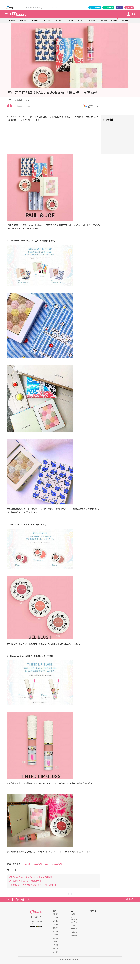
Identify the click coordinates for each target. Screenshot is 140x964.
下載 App (130, 7)
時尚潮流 (23, 20)
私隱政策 (74, 932)
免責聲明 (74, 925)
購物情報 (92, 20)
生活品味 (35, 20)
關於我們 (74, 914)
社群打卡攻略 (109, 7)
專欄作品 (55, 941)
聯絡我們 (74, 935)
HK (18, 8)
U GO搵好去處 (95, 7)
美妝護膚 (12, 20)
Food (32, 8)
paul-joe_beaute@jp (54, 864)
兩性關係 (80, 20)
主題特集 (55, 945)
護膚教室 (128, 899)
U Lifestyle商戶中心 (74, 920)
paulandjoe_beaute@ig (33, 864)
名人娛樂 (47, 20)
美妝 (27, 100)
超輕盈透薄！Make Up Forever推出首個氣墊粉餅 (30, 877)
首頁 (9, 100)
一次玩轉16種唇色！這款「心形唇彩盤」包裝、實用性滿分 (33, 885)
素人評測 (55, 938)
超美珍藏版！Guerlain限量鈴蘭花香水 (25, 881)
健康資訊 (58, 20)
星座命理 (70, 20)
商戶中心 (119, 7)
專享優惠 (55, 952)
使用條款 (74, 929)
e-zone (54, 8)
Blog (47, 8)
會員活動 (55, 948)
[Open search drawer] (134, 14)
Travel (25, 8)
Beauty (39, 8)
